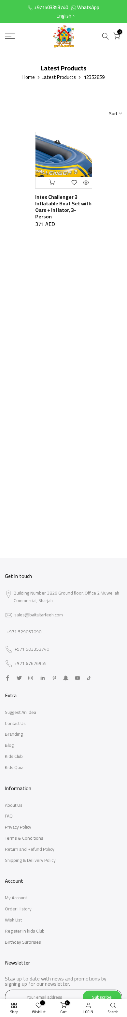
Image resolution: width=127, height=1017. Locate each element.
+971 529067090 (24, 631)
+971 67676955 (30, 664)
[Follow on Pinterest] (54, 678)
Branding (14, 734)
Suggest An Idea (20, 712)
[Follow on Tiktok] (89, 678)
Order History (18, 909)
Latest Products (59, 77)
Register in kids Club (25, 931)
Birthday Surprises (23, 942)
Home (28, 77)
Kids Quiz (14, 767)
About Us (13, 805)
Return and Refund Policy (29, 849)
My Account (16, 897)
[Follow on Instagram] (30, 678)
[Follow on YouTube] (77, 678)
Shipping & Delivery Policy (30, 860)
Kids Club (14, 756)
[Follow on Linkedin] (42, 678)
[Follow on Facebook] (7, 678)
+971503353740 (51, 7)
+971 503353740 (31, 649)
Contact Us (15, 723)
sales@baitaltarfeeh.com (38, 615)
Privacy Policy (18, 827)
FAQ (9, 816)
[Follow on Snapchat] (65, 678)
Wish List (13, 920)
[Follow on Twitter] (19, 678)
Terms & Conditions (24, 838)
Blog (9, 745)
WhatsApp (88, 7)
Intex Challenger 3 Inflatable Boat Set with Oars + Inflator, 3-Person (63, 206)
